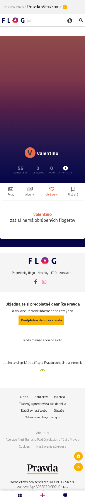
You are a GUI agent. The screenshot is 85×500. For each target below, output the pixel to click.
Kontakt (65, 272)
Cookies (24, 446)
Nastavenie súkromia (51, 446)
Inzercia (59, 397)
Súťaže (59, 410)
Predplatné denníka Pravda (41, 320)
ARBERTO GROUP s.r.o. (51, 486)
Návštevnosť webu (34, 410)
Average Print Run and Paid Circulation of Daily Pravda (42, 439)
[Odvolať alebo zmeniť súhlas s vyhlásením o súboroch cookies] (78, 456)
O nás (24, 397)
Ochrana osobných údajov (42, 417)
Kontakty (41, 397)
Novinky (43, 272)
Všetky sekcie (51, 7)
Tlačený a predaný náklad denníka (42, 403)
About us (42, 432)
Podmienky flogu (23, 272)
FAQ (54, 272)
